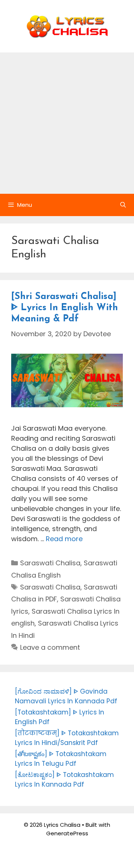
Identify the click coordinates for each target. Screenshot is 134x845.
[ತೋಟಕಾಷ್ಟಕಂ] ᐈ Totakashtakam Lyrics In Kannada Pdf (64, 779)
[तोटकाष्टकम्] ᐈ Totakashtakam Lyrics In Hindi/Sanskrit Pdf (67, 738)
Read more (64, 538)
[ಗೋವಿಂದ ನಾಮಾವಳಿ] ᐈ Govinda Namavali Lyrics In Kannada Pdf (66, 696)
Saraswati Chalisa (50, 563)
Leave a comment (50, 647)
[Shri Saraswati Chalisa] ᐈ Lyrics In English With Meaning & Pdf (64, 308)
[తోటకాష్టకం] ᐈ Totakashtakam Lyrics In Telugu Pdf (60, 758)
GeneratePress (67, 833)
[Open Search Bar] (123, 205)
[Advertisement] (67, 123)
